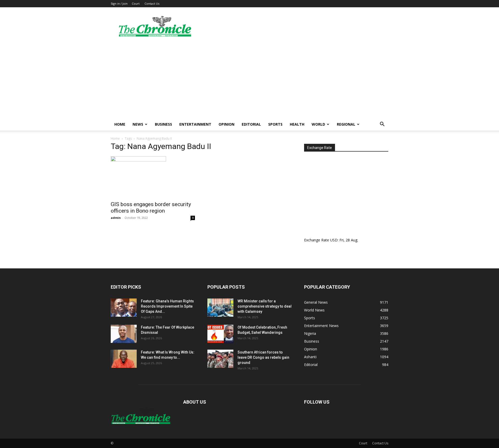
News (138, 124)
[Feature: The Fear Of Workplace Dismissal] (124, 334)
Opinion (226, 124)
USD (334, 239)
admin (116, 218)
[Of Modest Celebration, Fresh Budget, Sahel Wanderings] (220, 334)
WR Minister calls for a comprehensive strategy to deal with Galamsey (265, 306)
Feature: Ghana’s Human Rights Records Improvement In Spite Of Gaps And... (167, 306)
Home (119, 124)
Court (136, 3)
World (318, 124)
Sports (275, 124)
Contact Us (152, 3)
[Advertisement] (249, 79)
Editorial (251, 124)
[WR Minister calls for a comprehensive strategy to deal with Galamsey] (220, 307)
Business (163, 124)
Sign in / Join (119, 3)
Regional (346, 124)
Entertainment (195, 124)
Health (297, 124)
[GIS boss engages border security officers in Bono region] (153, 177)
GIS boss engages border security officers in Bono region (151, 207)
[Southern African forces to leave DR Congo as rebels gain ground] (220, 359)
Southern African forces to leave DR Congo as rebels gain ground (263, 357)
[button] (382, 124)
